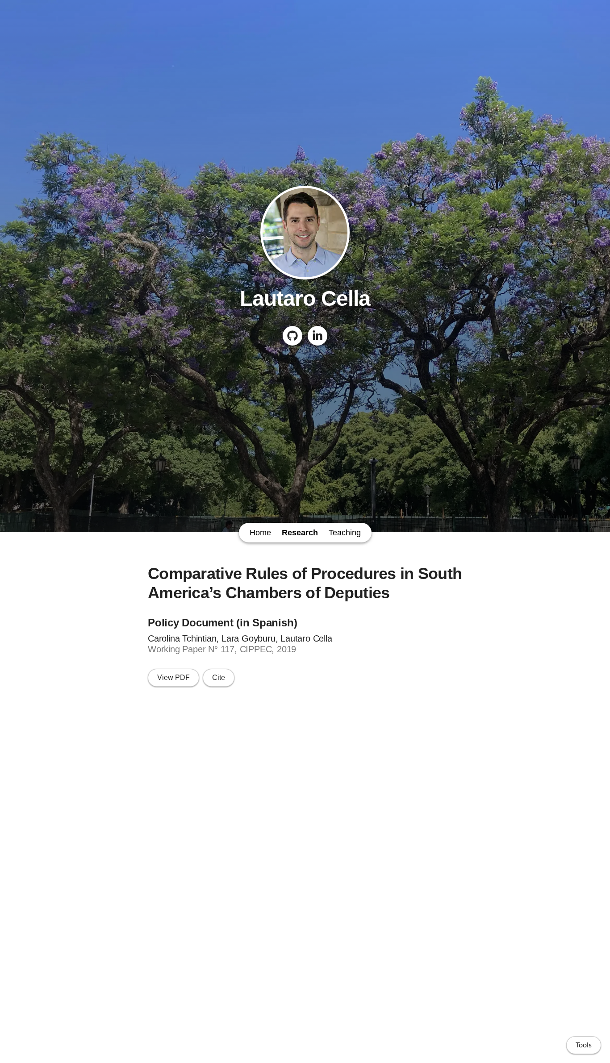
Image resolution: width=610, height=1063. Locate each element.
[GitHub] (292, 336)
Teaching (345, 532)
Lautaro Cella (305, 298)
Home (260, 532)
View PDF (173, 677)
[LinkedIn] (317, 336)
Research (300, 532)
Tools (584, 1045)
